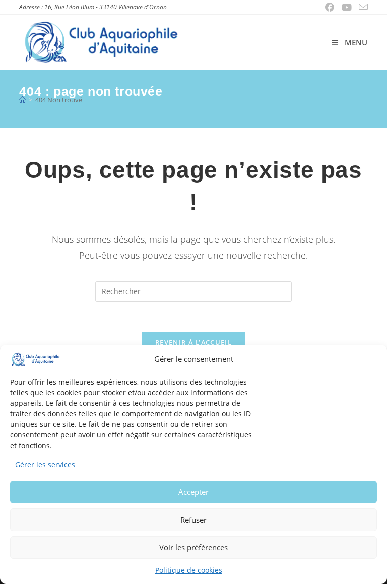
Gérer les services (45, 464)
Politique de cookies (188, 570)
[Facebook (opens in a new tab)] (330, 7)
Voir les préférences (193, 547)
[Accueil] (22, 99)
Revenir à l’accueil (193, 342)
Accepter (193, 492)
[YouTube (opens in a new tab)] (347, 7)
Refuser (193, 520)
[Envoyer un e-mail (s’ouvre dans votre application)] (362, 7)
